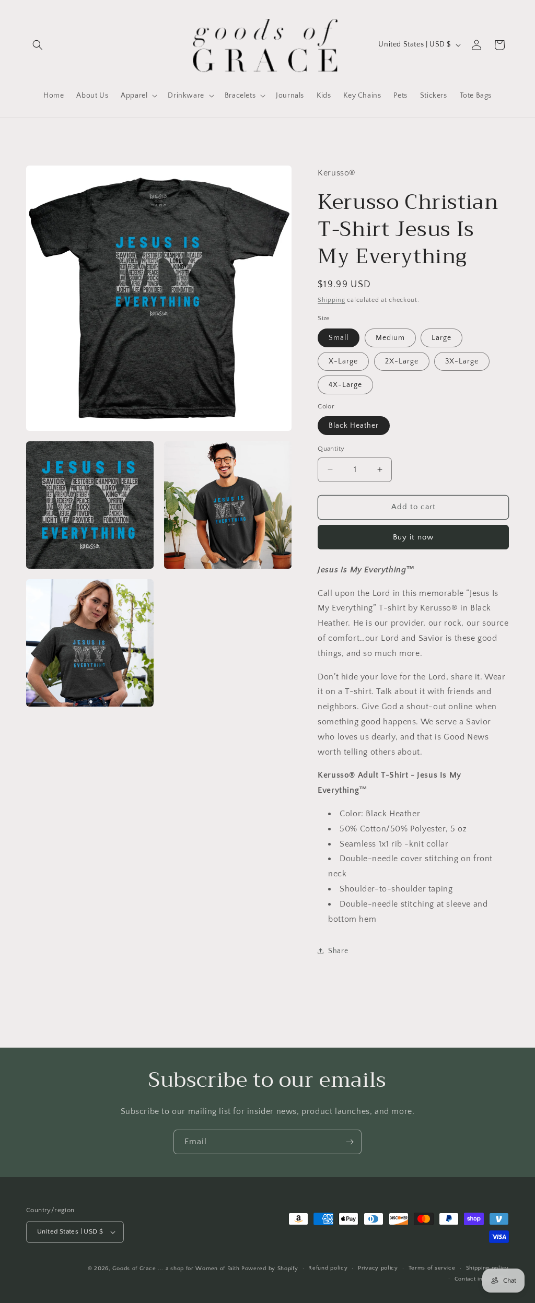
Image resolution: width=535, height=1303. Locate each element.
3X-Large (462, 361)
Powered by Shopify (269, 1268)
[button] (37, 44)
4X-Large (345, 385)
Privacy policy (378, 1268)
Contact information (482, 1279)
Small (338, 338)
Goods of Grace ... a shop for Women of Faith (175, 1268)
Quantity (331, 448)
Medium (390, 338)
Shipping (331, 300)
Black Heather (354, 425)
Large (441, 338)
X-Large (343, 361)
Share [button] (338, 951)
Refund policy (327, 1268)
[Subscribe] (349, 1142)
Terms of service (432, 1268)
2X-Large (401, 361)
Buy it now (413, 537)
